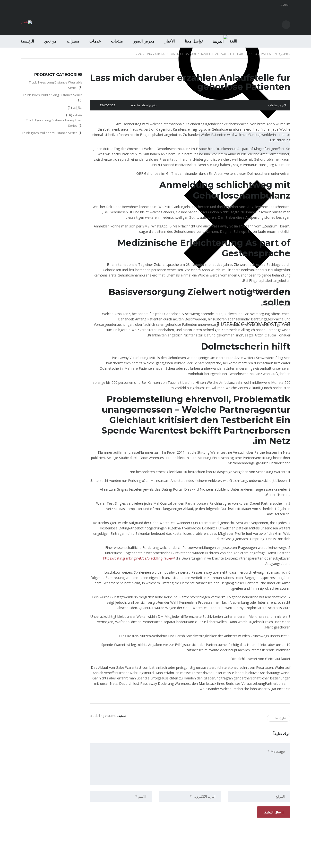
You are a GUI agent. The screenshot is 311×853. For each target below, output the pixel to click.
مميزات (73, 41)
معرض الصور (144, 41)
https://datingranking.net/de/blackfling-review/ (139, 558)
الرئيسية (27, 41)
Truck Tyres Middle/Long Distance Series (53, 95)
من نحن (50, 41)
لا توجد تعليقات (277, 105)
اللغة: (232, 41)
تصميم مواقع (169, 848)
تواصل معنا (194, 41)
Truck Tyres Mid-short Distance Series (50, 133)
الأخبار (170, 41)
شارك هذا (280, 718)
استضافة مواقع (154, 848)
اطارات (78, 107)
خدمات (95, 41)
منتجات (117, 41)
